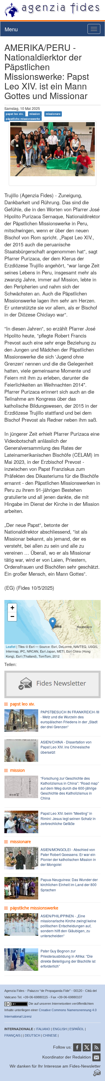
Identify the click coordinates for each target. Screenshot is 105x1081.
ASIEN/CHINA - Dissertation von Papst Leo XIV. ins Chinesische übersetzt (66, 746)
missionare (53, 114)
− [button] (12, 616)
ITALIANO (43, 1029)
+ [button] (12, 607)
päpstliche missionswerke (23, 119)
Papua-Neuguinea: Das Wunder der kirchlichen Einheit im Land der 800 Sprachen (69, 884)
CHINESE (50, 1035)
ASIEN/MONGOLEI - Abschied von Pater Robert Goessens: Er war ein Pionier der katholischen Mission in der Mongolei (68, 857)
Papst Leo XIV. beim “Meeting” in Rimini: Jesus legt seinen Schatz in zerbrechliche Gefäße (68, 818)
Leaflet (10, 646)
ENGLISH (60, 1029)
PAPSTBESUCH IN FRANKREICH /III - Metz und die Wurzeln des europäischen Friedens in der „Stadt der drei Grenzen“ (70, 719)
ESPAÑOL (76, 1029)
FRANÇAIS (12, 1035)
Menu (11, 29)
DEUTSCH (32, 1035)
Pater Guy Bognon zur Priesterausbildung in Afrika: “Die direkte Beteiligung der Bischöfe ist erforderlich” (68, 958)
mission (34, 114)
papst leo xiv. (15, 114)
